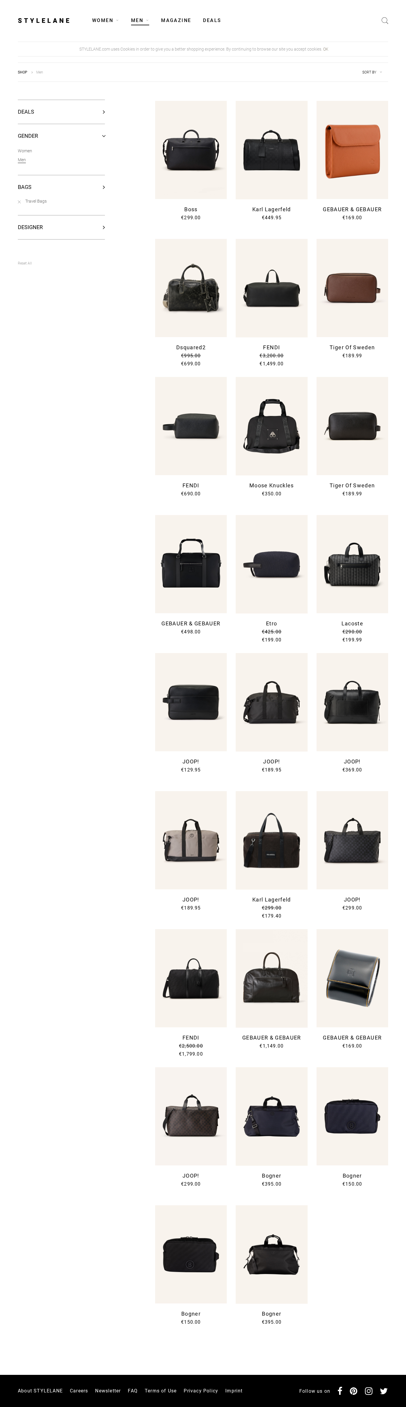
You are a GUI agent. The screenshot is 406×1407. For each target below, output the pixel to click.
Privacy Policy (300, 753)
